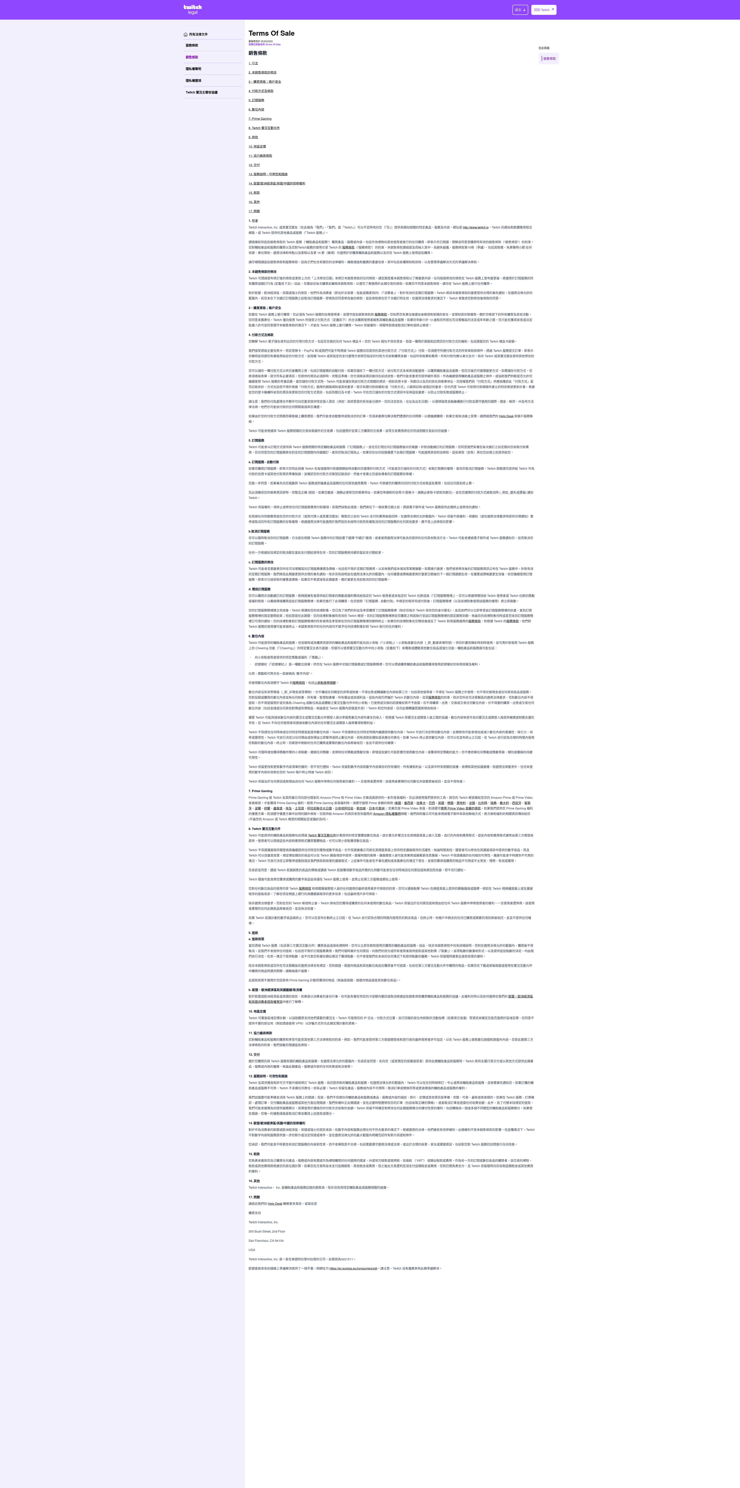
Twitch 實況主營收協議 (202, 92)
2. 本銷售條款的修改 (263, 72)
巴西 (432, 803)
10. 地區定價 (257, 146)
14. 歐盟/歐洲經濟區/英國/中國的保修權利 (277, 183)
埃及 (289, 808)
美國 (398, 803)
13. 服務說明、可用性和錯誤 (268, 174)
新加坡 (361, 808)
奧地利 (461, 803)
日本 (372, 808)
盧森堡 (278, 808)
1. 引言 (253, 63)
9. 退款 (253, 137)
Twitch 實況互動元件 (322, 835)
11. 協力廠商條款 (260, 155)
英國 (441, 803)
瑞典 (493, 803)
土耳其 (299, 808)
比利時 (482, 803)
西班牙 (516, 803)
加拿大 (421, 803)
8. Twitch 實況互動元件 (264, 128)
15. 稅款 (254, 192)
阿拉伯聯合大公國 (319, 808)
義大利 (504, 803)
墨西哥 (408, 803)
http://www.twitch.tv (476, 227)
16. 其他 (254, 202)
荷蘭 (267, 808)
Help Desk (506, 416)
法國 (472, 803)
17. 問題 (254, 211)
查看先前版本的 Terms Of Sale (265, 44)
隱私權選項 (193, 80)
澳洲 (381, 808)
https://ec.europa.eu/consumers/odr (353, 1268)
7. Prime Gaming (260, 118)
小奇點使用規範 (325, 682)
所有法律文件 (198, 34)
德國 (450, 803)
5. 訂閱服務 (256, 100)
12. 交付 (254, 165)
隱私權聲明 (193, 68)
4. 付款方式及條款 (261, 91)
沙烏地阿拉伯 (344, 808)
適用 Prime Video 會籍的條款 (461, 808)
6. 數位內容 (256, 109)
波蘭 (258, 808)
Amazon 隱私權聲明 (387, 813)
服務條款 (192, 45)
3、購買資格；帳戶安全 (265, 81)
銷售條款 (192, 57)
